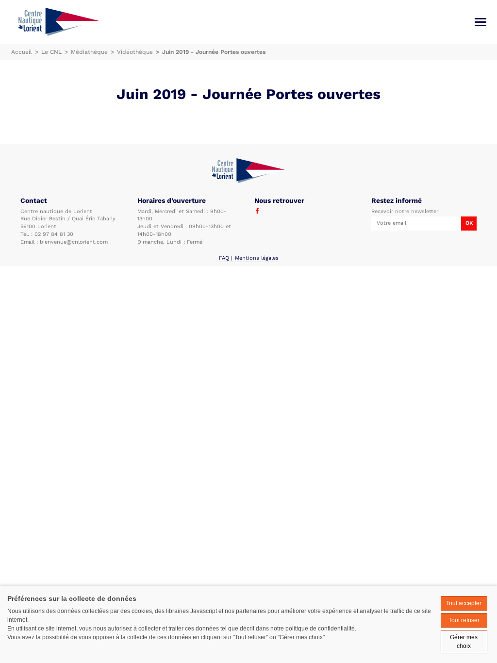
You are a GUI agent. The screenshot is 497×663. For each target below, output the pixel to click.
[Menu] (480, 22)
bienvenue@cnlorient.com (74, 242)
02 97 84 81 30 (53, 234)
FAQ (224, 258)
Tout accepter (463, 603)
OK (469, 223)
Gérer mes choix (464, 641)
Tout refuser (464, 620)
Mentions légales (257, 258)
